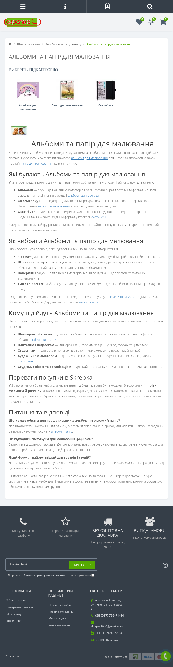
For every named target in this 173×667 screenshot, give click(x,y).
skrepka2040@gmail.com (107, 626)
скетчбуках (25, 361)
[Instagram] (164, 564)
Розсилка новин (59, 625)
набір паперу (88, 302)
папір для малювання (36, 163)
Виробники (13, 621)
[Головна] (10, 44)
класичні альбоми (123, 297)
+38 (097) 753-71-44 (109, 615)
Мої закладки (57, 618)
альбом (56, 431)
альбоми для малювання (89, 158)
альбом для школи (42, 339)
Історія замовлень (61, 612)
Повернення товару (19, 607)
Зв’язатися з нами (18, 600)
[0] (139, 23)
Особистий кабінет (61, 605)
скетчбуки (98, 217)
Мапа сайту (14, 614)
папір (68, 431)
